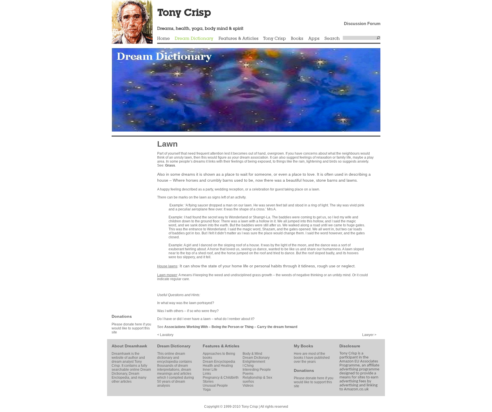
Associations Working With (186, 327)
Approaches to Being (219, 354)
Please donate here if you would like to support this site (131, 328)
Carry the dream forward (277, 327)
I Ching (248, 366)
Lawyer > (369, 335)
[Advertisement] (129, 225)
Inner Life (210, 370)
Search (332, 39)
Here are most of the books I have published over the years (312, 358)
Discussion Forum (362, 23)
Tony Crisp (274, 39)
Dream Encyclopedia (219, 362)
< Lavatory (165, 335)
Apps (313, 39)
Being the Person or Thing (232, 327)
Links (207, 374)
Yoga (207, 389)
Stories (208, 382)
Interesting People (257, 370)
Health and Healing (218, 366)
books (207, 358)
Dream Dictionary (194, 39)
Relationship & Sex (257, 378)
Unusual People (215, 386)
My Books (303, 346)
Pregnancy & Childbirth (221, 378)
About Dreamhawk (129, 346)
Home (163, 39)
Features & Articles (238, 39)
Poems (248, 374)
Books (297, 39)
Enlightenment (254, 362)
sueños (248, 382)
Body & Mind (252, 354)
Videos (248, 386)
